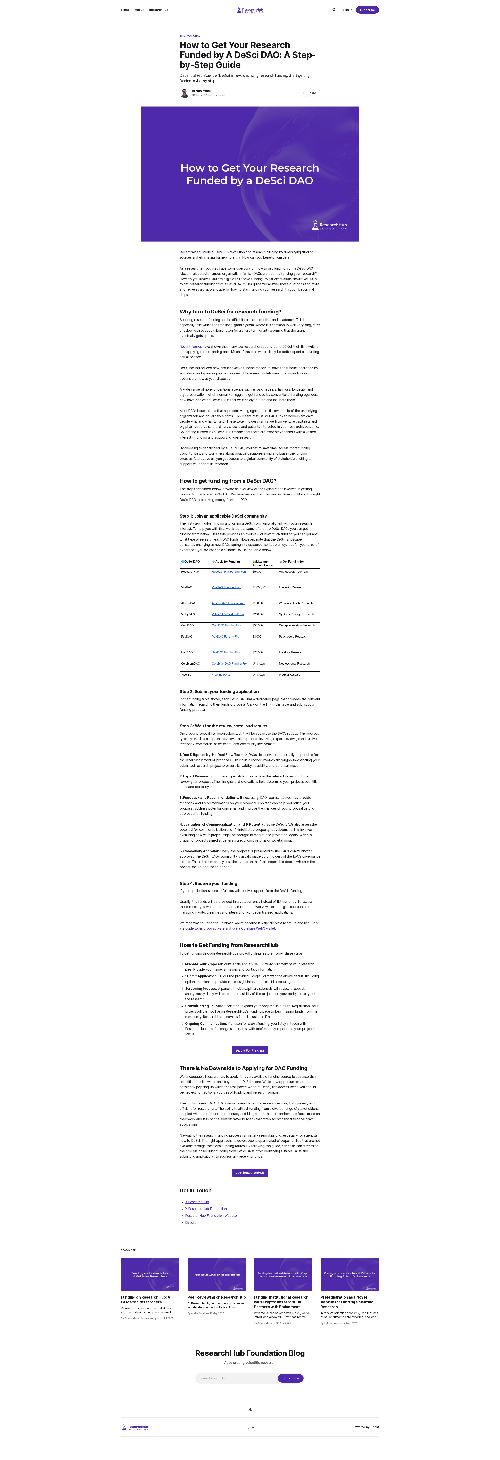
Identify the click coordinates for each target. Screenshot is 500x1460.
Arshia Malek (202, 91)
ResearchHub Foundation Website (211, 1216)
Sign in (347, 10)
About (139, 10)
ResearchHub (158, 10)
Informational (190, 35)
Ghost (374, 1427)
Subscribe (367, 10)
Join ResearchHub (250, 1173)
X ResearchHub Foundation (206, 1209)
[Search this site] (334, 10)
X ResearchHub (197, 1202)
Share (312, 93)
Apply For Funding (250, 1050)
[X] (250, 1409)
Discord (191, 1222)
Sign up (250, 1427)
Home (125, 10)
